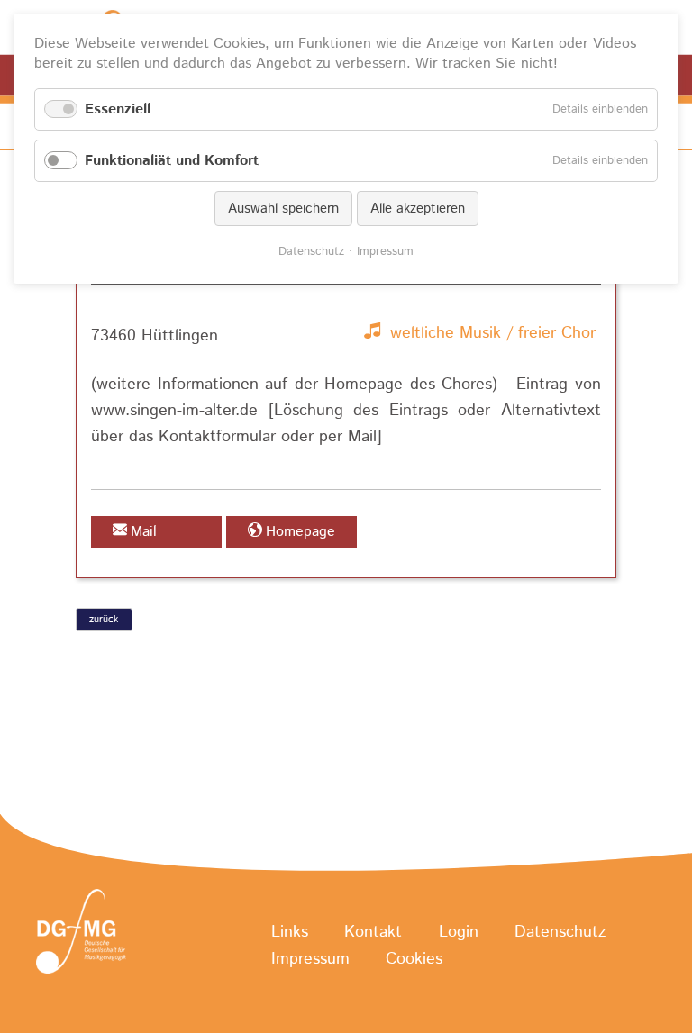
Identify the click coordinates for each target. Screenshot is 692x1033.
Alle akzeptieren (417, 208)
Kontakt (373, 932)
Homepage (300, 531)
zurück (103, 619)
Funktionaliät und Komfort (172, 160)
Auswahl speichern (283, 208)
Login (458, 932)
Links (289, 932)
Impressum (310, 960)
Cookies (414, 960)
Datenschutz (560, 932)
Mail (144, 531)
